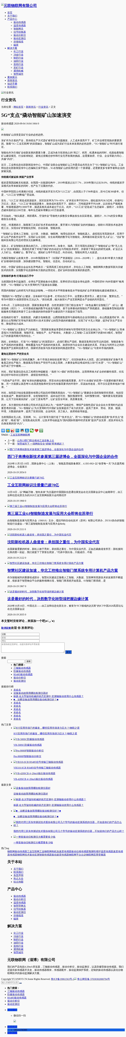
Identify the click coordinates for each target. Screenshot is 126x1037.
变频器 (102, 854)
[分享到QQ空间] (8, 430)
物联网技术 (23, 854)
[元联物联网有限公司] (19, 6)
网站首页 (18, 107)
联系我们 (12, 87)
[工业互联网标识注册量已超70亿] (25, 477)
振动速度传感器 (60, 854)
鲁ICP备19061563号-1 (62, 979)
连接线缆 (18, 41)
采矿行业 (18, 67)
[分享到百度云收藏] (36, 430)
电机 (54, 851)
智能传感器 (45, 854)
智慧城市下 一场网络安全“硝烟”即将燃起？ (40, 443)
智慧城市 (18, 74)
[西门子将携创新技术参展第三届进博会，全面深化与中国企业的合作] (45, 449)
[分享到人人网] (27, 430)
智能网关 (18, 28)
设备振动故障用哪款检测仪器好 (31, 693)
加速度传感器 (64, 851)
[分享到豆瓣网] (41, 430)
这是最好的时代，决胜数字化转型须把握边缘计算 (48, 599)
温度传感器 (20, 25)
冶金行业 (18, 54)
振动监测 (34, 854)
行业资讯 (43, 107)
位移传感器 (82, 851)
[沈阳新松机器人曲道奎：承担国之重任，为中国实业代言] (39, 534)
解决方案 (12, 48)
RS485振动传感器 (23, 674)
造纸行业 (18, 64)
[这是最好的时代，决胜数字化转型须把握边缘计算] (35, 591)
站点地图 (18, 881)
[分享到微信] (32, 430)
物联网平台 (75, 854)
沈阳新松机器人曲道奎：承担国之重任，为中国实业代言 (53, 542)
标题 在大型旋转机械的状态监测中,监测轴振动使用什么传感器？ (49, 696)
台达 (83, 854)
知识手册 (12, 83)
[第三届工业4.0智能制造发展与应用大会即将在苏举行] (37, 506)
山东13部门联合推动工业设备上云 (35, 440)
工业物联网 (45, 851)
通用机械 (18, 70)
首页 (9, 12)
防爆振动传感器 (22, 671)
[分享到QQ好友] (22, 430)
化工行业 (18, 51)
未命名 (17, 690)
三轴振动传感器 (22, 668)
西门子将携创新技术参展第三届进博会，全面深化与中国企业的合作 (62, 457)
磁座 (16, 45)
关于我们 (12, 15)
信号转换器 (20, 32)
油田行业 (18, 61)
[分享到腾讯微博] (17, 430)
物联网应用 (92, 854)
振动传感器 (20, 22)
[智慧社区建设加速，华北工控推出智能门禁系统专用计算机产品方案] (45, 563)
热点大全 (18, 878)
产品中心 (12, 19)
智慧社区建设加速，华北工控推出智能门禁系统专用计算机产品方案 (62, 570)
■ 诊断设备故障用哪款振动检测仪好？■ (36, 699)
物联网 (26, 434)
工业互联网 (16, 434)
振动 (73, 851)
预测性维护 (95, 851)
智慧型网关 (20, 905)
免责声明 (18, 875)
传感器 (13, 854)
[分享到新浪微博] (13, 430)
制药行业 (18, 57)
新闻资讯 (12, 80)
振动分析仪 (20, 35)
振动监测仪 (20, 38)
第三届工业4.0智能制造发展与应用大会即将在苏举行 (50, 513)
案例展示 (12, 77)
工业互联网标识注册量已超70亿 (33, 485)
